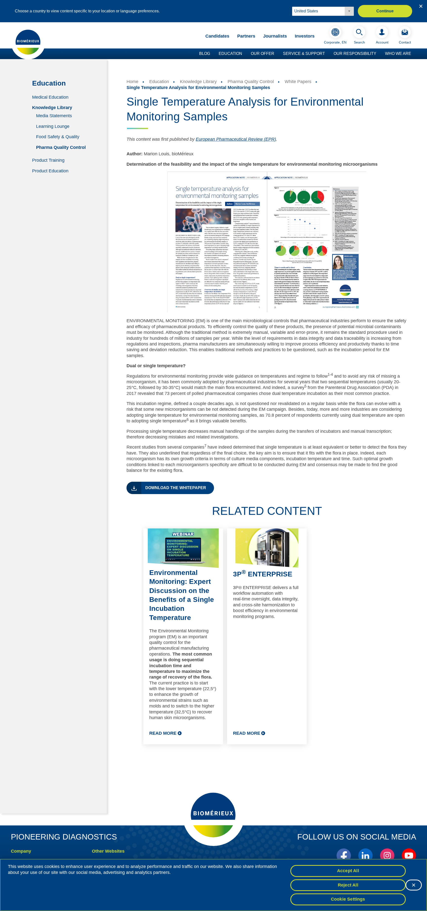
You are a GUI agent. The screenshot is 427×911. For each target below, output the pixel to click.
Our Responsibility (355, 53)
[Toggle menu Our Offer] (276, 53)
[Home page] (28, 41)
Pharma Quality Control (61, 147)
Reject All (348, 885)
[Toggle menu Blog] (212, 53)
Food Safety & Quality (57, 136)
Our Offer (262, 53)
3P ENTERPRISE (262, 574)
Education (230, 53)
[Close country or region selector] (421, 6)
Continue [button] (385, 11)
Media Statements (54, 115)
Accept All (348, 870)
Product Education (50, 170)
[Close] (414, 885)
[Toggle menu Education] (244, 53)
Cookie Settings (348, 899)
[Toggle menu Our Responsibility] (378, 53)
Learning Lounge (52, 126)
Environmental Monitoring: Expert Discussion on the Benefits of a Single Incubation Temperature (181, 595)
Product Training (48, 160)
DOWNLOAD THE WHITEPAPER (175, 488)
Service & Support (304, 53)
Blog (204, 53)
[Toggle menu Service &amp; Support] (327, 53)
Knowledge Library (52, 107)
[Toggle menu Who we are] (413, 53)
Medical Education (50, 96)
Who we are (398, 53)
